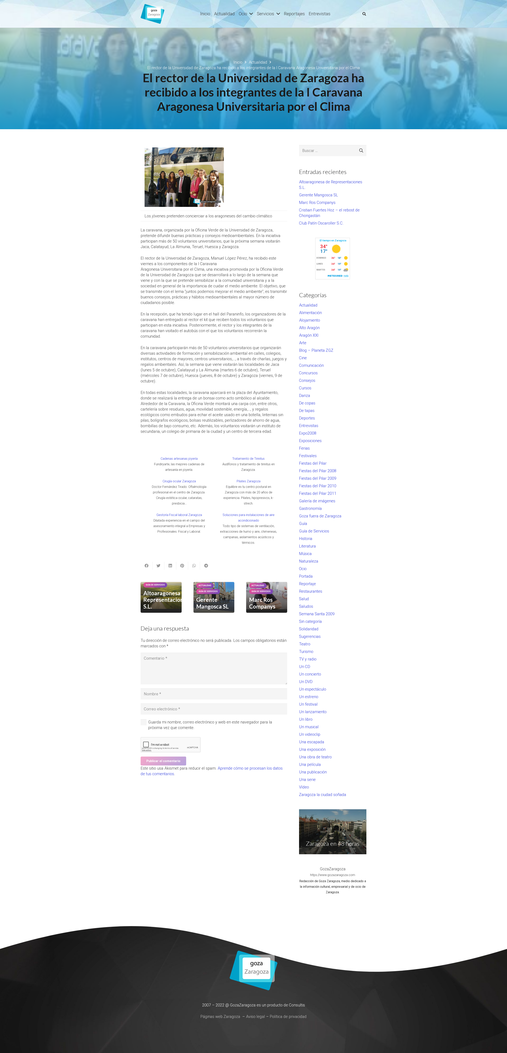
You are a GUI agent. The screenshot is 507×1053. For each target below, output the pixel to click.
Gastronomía (310, 508)
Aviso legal (255, 1016)
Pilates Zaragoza (248, 481)
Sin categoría (310, 621)
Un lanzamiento (313, 711)
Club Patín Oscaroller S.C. (321, 223)
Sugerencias (310, 636)
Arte (302, 342)
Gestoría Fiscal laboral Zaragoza (179, 515)
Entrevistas (308, 425)
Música (305, 553)
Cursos (305, 388)
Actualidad (308, 305)
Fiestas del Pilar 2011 (317, 493)
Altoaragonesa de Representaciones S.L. (166, 600)
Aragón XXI (308, 335)
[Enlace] (152, 14)
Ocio (303, 568)
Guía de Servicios (314, 531)
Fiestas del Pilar (313, 463)
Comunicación (311, 365)
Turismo (306, 651)
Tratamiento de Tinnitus (248, 459)
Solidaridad (308, 629)
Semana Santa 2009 (317, 614)
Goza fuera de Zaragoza (320, 516)
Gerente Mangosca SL (212, 603)
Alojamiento (309, 320)
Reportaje (307, 583)
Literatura (307, 546)
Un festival (308, 704)
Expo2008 (307, 433)
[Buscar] (364, 13)
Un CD (304, 666)
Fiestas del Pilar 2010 (317, 486)
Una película (310, 764)
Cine (303, 357)
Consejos (307, 380)
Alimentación (310, 312)
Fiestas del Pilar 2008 (317, 470)
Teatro (304, 644)
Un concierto (310, 674)
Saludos (306, 606)
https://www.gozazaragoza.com (332, 875)
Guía (303, 523)
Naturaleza (308, 561)
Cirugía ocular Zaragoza (179, 481)
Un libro (306, 719)
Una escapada (311, 742)
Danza (304, 395)
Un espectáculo (312, 689)
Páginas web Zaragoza (220, 1016)
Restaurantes (310, 591)
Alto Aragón (309, 327)
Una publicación (313, 772)
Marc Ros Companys (262, 603)
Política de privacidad (288, 1016)
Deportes (307, 418)
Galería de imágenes (317, 501)
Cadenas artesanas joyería (179, 459)
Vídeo (304, 787)
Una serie (307, 779)
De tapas (306, 410)
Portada (306, 576)
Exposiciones (310, 440)
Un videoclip (309, 734)
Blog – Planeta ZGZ (316, 350)
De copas (307, 403)
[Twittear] (158, 566)
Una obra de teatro (315, 757)
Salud (304, 598)
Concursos (308, 373)
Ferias (304, 448)
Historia (305, 538)
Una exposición (312, 749)
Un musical (309, 726)
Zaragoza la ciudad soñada (322, 794)
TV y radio (307, 659)
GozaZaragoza (333, 869)
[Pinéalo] (182, 566)
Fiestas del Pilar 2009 (317, 478)
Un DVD (306, 681)
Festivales (308, 455)
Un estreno (308, 696)
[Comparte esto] (146, 566)
